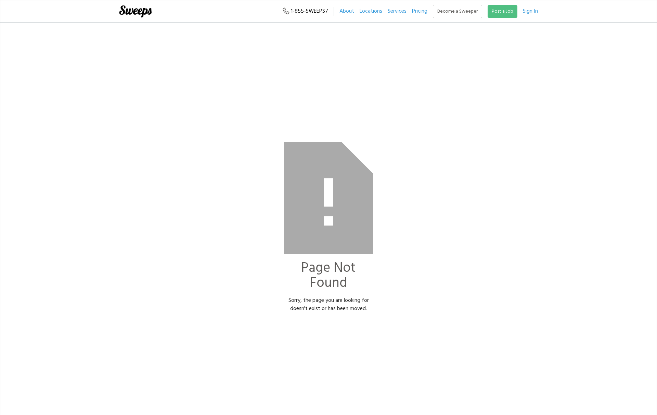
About (346, 11)
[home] (135, 11)
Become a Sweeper (457, 11)
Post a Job (502, 11)
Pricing (419, 11)
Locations (371, 11)
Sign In (530, 11)
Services (397, 11)
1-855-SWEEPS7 (308, 11)
